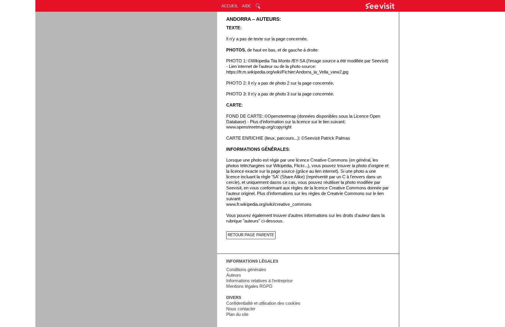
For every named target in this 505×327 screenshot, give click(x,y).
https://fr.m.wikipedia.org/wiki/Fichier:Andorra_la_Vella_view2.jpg (287, 72)
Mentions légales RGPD (249, 286)
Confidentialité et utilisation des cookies (263, 303)
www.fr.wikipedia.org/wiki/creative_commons (269, 204)
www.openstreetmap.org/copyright (258, 127)
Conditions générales (246, 269)
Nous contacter (240, 309)
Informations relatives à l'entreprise (259, 280)
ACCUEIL (230, 6)
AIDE (246, 6)
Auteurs (233, 275)
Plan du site (237, 314)
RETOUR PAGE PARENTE (251, 235)
